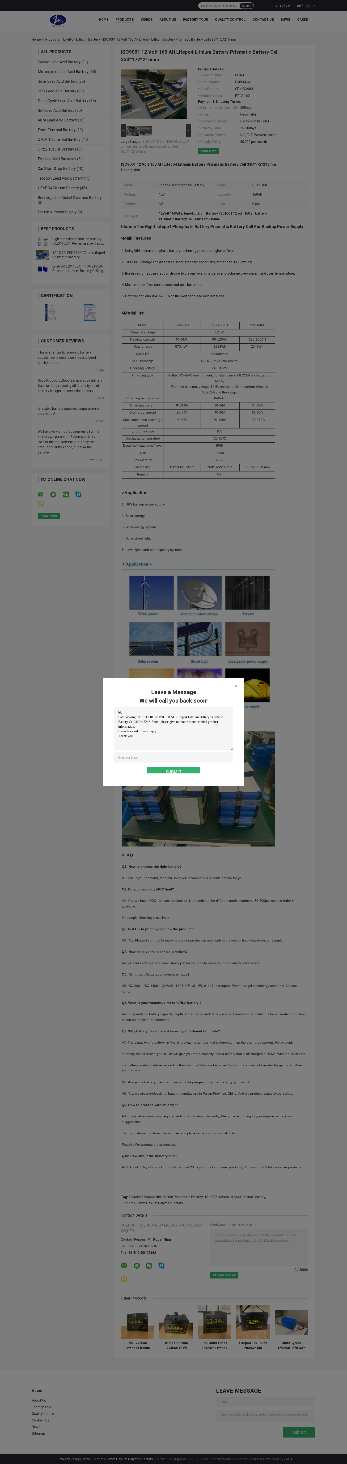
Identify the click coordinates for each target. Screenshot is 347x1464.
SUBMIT (174, 771)
